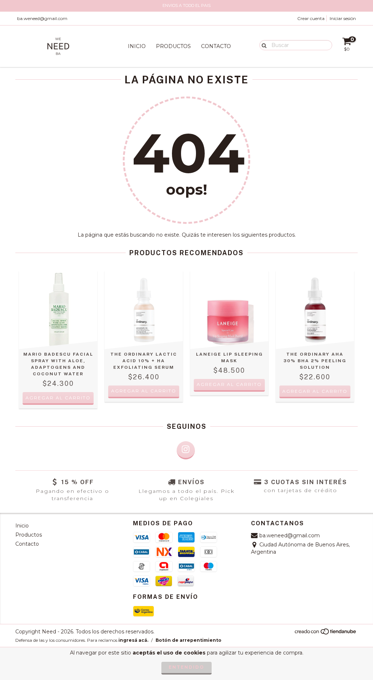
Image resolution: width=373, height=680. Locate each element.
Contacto (216, 46)
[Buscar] (262, 45)
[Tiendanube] (326, 633)
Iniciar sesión (343, 18)
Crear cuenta (311, 18)
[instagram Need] (186, 450)
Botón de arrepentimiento (188, 640)
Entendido (186, 667)
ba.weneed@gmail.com (42, 18)
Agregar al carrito (229, 384)
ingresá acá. (133, 640)
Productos (173, 46)
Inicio (137, 46)
